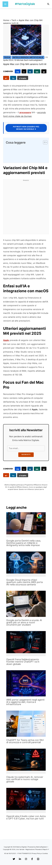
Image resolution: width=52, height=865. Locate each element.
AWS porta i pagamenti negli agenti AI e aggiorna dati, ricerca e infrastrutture (25, 702)
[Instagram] (26, 859)
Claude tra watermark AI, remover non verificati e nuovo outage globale (24, 779)
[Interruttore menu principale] (5, 4)
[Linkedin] (20, 859)
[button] (48, 4)
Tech (13, 20)
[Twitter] (14, 859)
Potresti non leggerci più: (26, 128)
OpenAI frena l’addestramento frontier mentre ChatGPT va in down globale (22, 661)
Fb (18, 72)
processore (25, 112)
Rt (6, 78)
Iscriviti (26, 454)
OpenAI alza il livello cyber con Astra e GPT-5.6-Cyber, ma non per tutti (26, 817)
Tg (13, 78)
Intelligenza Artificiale (28, 57)
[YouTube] (38, 859)
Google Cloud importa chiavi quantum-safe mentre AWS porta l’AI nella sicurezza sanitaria (24, 582)
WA (37, 72)
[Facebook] (32, 859)
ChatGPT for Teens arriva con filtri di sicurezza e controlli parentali (25, 741)
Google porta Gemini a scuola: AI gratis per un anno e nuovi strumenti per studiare (24, 622)
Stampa (22, 78)
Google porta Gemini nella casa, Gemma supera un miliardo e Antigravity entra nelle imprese (23, 543)
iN (30, 72)
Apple (6, 340)
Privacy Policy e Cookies (40, 853)
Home (6, 20)
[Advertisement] (26, 208)
